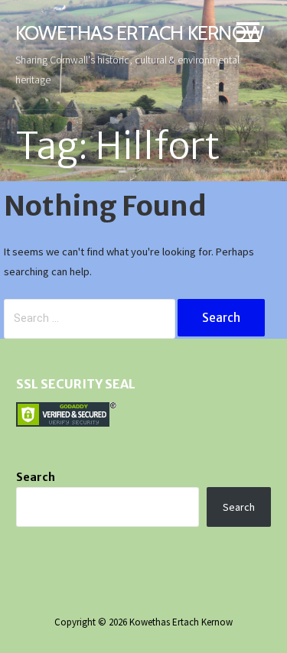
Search (35, 477)
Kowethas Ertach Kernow (139, 32)
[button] (248, 34)
